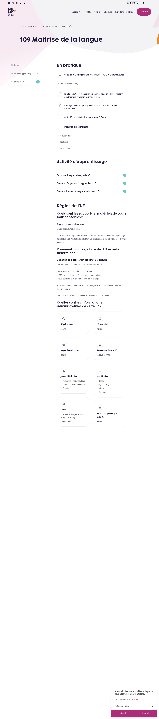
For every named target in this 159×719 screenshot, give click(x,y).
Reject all (123, 713)
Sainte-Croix (69, 108)
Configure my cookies (122, 706)
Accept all (145, 713)
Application (144, 11)
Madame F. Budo (79, 380)
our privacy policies (132, 699)
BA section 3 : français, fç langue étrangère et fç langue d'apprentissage (72, 417)
